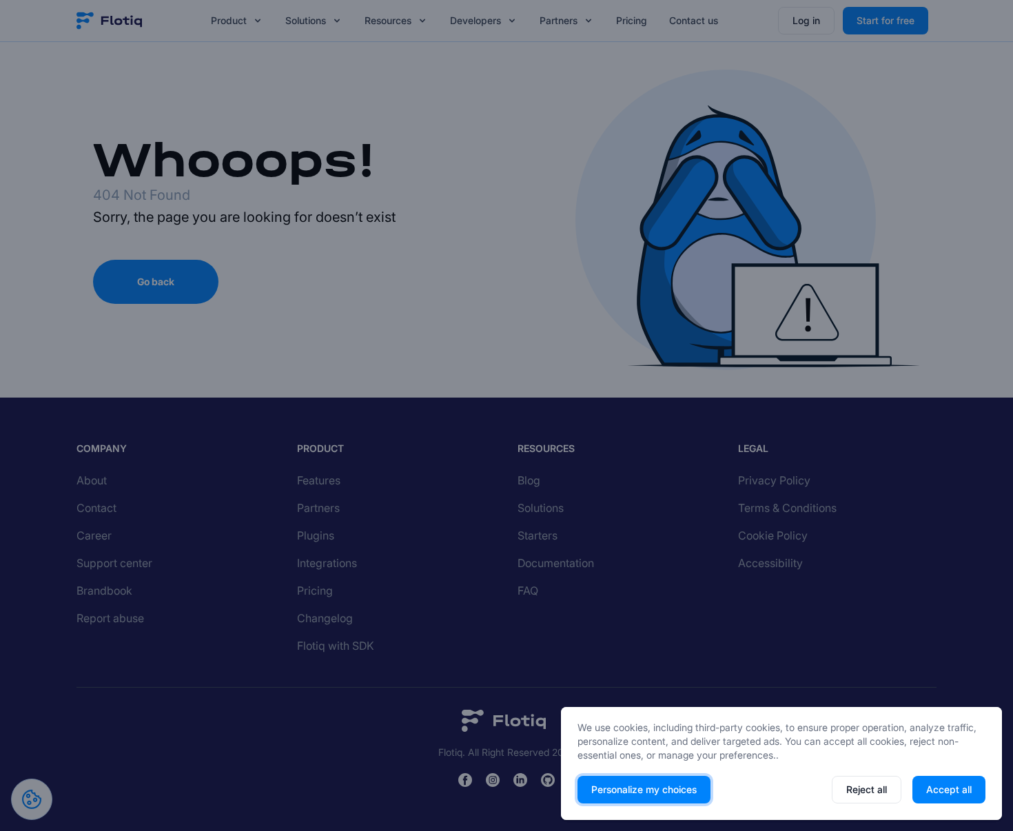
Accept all (949, 789)
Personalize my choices (644, 789)
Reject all (866, 789)
